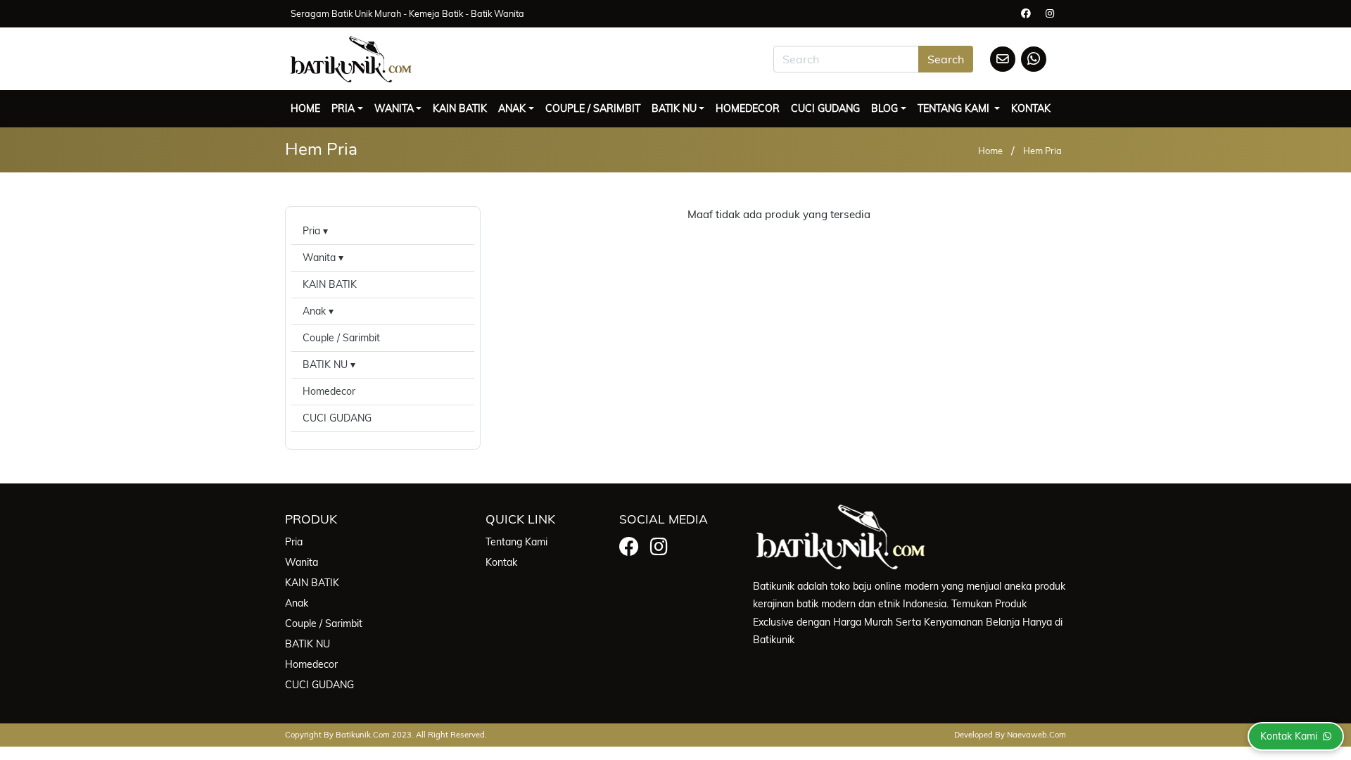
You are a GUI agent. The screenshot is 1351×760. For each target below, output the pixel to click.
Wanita (394, 108)
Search (945, 59)
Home (305, 108)
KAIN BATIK (460, 108)
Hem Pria (1042, 150)
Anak (512, 108)
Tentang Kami (955, 108)
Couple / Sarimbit (592, 108)
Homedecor (748, 108)
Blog (884, 108)
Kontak (1031, 108)
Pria (343, 108)
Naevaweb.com (1036, 735)
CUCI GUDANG (825, 108)
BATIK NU (674, 108)
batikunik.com (363, 735)
